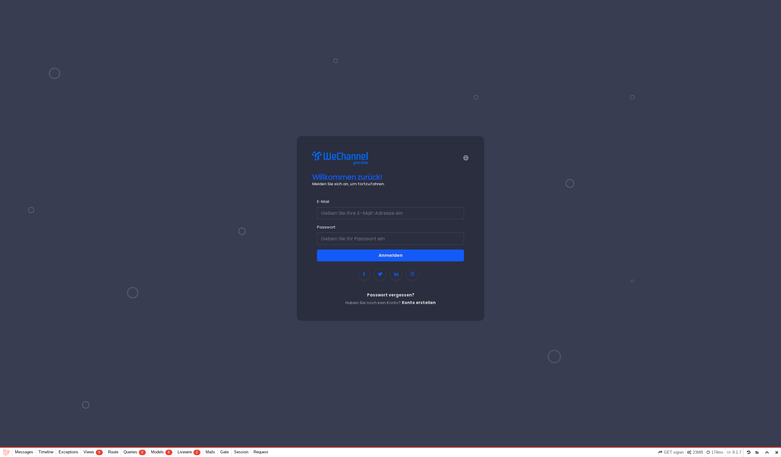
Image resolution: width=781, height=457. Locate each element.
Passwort (326, 227)
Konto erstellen (419, 303)
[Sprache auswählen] (465, 157)
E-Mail (323, 201)
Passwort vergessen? (390, 295)
